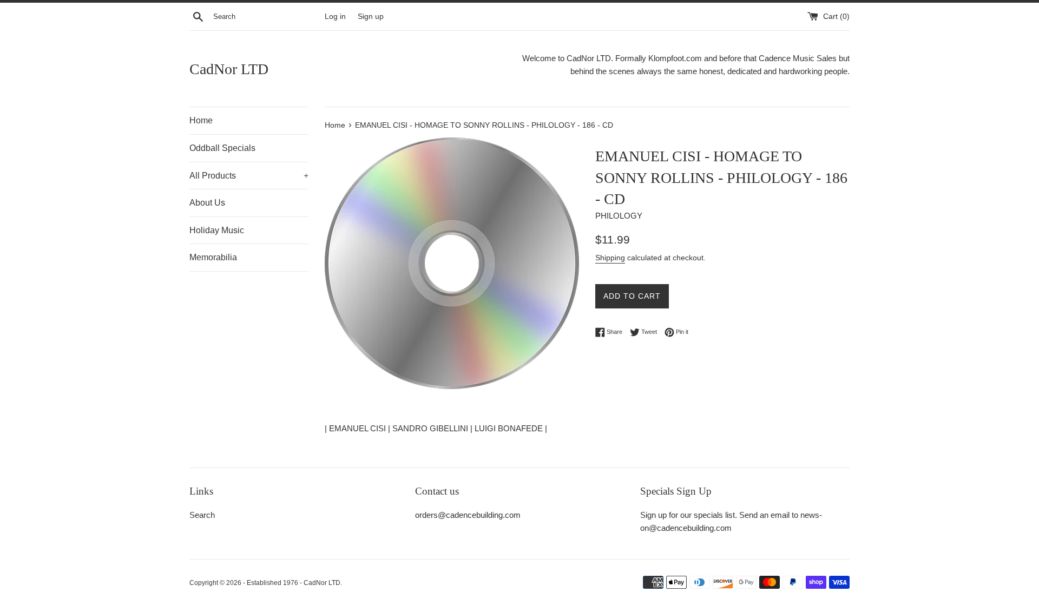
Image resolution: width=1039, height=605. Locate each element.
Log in (335, 16)
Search (202, 514)
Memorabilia (213, 257)
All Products (248, 175)
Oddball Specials (222, 148)
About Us (207, 202)
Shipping (610, 257)
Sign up (371, 16)
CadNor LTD (228, 69)
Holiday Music (216, 230)
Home (201, 120)
